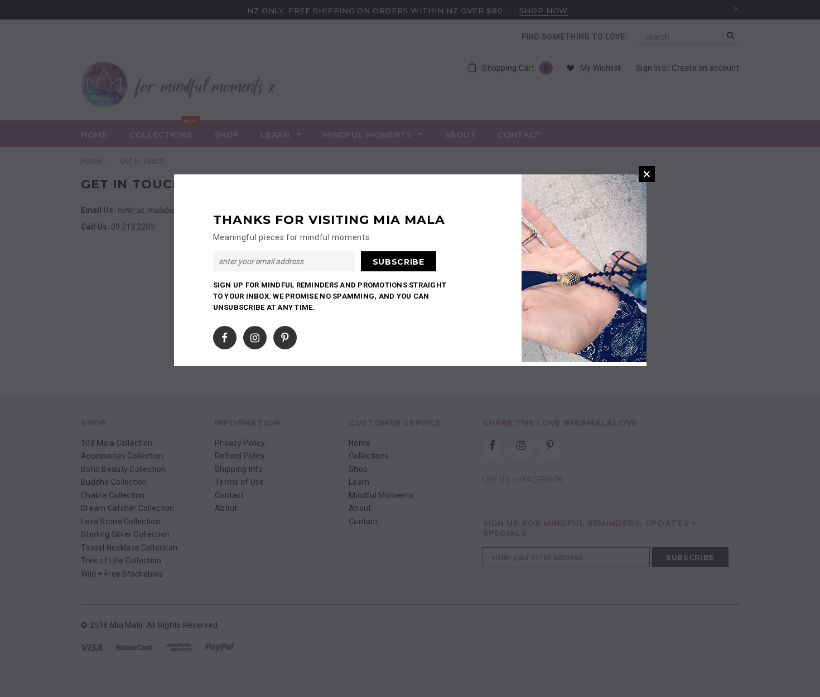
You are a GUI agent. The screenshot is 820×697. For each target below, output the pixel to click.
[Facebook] (224, 335)
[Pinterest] (284, 335)
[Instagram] (254, 335)
